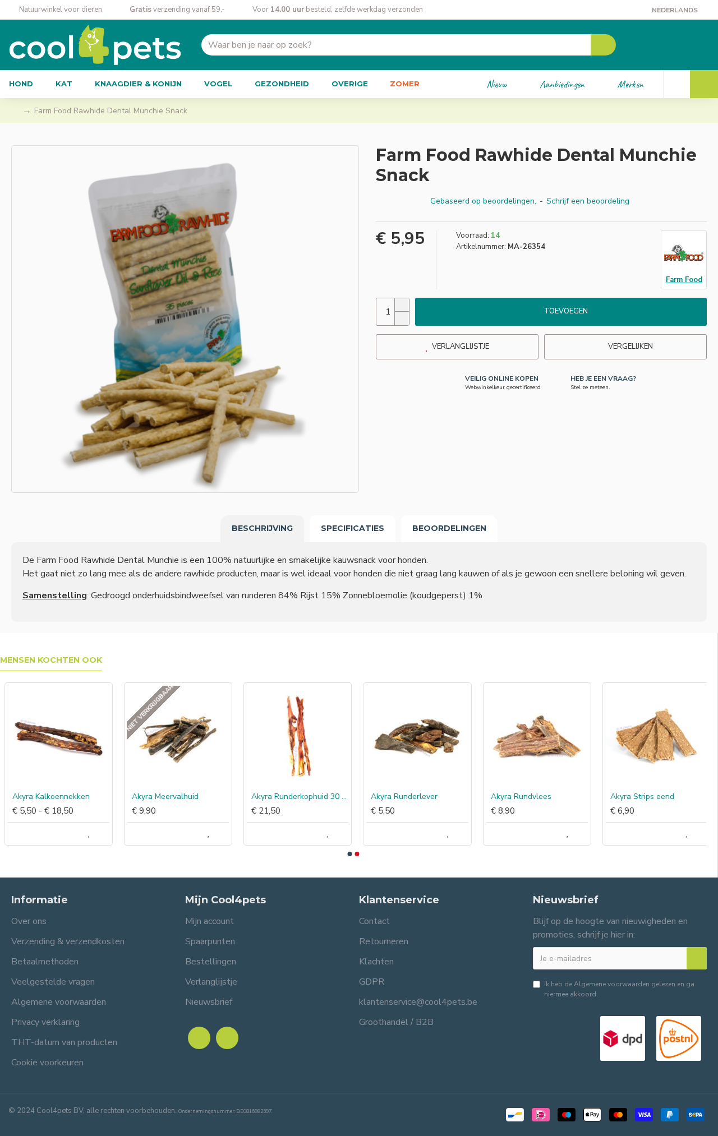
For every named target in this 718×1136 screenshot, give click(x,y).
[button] (349, 854)
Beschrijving (262, 528)
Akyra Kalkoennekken (46, 797)
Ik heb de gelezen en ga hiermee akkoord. (619, 989)
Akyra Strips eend (638, 797)
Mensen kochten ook (51, 660)
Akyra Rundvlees (516, 797)
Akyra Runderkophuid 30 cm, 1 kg (295, 797)
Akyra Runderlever (399, 797)
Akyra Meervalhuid (160, 797)
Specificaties (352, 528)
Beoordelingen (449, 528)
